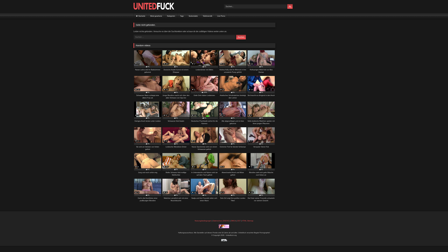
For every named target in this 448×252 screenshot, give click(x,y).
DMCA (233, 221)
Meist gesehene (156, 16)
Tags (182, 16)
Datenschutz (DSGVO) (221, 221)
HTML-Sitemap (247, 221)
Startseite (141, 16)
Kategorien (171, 16)
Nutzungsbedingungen (203, 221)
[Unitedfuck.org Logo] (153, 6)
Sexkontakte (193, 16)
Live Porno (221, 16)
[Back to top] (440, 245)
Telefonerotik (207, 16)
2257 (239, 221)
